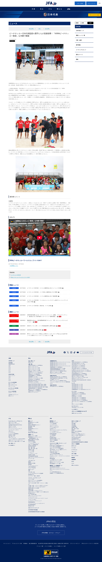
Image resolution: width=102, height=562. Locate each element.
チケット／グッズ (75, 455)
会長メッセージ (74, 422)
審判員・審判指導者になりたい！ (34, 424)
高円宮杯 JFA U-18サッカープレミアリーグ (58, 363)
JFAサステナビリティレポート (55, 461)
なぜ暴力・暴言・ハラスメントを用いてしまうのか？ (38, 485)
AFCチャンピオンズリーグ (33, 366)
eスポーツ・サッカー (12, 392)
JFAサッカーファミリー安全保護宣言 (57, 448)
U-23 (9, 365)
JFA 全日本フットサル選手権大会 (78, 392)
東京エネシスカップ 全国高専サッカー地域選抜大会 (37, 389)
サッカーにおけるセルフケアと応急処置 (35, 473)
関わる (59, 9)
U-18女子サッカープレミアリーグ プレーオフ (80, 369)
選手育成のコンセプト (54, 422)
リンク (73, 463)
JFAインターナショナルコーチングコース (36, 457)
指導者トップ (30, 434)
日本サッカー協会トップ (76, 421)
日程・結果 (79, 40)
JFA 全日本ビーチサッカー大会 (77, 407)
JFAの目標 (73, 424)
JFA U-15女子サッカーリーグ (77, 372)
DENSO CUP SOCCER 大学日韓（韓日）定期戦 (37, 384)
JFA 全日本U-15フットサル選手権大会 (79, 399)
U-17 (9, 370)
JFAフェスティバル (12, 437)
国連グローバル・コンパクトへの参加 (57, 462)
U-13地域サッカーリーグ (54, 379)
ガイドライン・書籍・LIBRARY (34, 475)
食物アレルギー (31, 469)
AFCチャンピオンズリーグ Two (34, 369)
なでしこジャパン (12, 375)
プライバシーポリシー (75, 543)
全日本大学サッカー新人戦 (33, 381)
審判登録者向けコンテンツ (33, 428)
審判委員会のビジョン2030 (33, 422)
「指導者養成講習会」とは (33, 438)
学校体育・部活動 (12, 435)
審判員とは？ (30, 423)
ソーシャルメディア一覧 (87, 352)
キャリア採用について (59, 546)
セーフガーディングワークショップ (34, 500)
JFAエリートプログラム (54, 426)
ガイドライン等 (31, 458)
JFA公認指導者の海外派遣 (33, 456)
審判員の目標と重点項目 (32, 432)
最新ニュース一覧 (80, 35)
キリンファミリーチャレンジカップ (15, 428)
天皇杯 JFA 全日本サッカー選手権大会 (35, 365)
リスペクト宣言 (31, 479)
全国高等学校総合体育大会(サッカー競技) (57, 368)
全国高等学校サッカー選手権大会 (56, 367)
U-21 (9, 366)
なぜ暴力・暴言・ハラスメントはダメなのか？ (37, 486)
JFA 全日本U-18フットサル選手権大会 (79, 397)
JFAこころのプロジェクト (54, 450)
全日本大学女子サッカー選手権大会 (78, 365)
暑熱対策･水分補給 (31, 463)
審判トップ (30, 421)
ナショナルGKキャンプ (54, 427)
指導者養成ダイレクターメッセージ (34, 437)
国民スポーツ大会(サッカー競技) (34, 370)
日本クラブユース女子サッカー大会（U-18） (80, 377)
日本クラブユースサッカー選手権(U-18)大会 (58, 371)
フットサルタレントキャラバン (55, 432)
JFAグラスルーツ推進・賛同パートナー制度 (17, 441)
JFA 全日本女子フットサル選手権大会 (79, 393)
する (50, 9)
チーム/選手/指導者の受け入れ (55, 471)
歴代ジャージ (79, 54)
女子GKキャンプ (53, 428)
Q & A (73, 461)
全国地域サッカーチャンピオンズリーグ (35, 371)
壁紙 (77, 59)
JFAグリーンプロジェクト (54, 444)
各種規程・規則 (74, 427)
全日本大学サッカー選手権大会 (34, 379)
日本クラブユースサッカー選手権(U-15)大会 (58, 380)
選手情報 (78, 45)
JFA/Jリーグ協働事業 (54, 440)
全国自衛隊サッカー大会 (32, 376)
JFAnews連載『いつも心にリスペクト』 (35, 490)
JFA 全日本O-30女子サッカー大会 (78, 363)
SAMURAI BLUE (12, 364)
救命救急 (30, 464)
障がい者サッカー (12, 436)
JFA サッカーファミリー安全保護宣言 (35, 480)
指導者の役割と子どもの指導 (33, 488)
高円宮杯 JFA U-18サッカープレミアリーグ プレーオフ (60, 365)
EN (99, 3)
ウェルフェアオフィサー (32, 497)
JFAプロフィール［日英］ (76, 440)
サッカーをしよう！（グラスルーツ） (16, 421)
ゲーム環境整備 (53, 435)
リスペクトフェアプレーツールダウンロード (36, 503)
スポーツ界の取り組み (32, 494)
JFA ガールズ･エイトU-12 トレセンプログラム (58, 429)
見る (42, 9)
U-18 (9, 368)
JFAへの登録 (80, 3)
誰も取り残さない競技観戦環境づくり (57, 445)
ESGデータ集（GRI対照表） (77, 431)
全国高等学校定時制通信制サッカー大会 (57, 369)
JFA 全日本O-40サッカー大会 (77, 384)
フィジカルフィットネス (32, 453)
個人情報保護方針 (33, 543)
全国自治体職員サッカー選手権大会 (34, 375)
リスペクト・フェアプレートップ (34, 477)
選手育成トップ (53, 421)
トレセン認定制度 (53, 423)
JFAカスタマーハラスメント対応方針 (90, 543)
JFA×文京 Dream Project (76, 437)
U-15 (9, 372)
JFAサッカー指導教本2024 (33, 444)
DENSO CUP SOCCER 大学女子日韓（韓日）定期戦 (38, 387)
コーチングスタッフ (81, 50)
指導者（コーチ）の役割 (32, 435)
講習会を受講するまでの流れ (33, 439)
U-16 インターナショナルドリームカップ (57, 373)
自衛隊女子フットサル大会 (77, 395)
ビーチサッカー (11, 389)
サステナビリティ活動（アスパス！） (78, 433)
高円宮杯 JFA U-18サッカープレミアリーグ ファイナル (60, 362)
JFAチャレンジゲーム (13, 427)
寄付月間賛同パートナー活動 (55, 463)
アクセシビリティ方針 (17, 543)
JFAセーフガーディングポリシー (34, 481)
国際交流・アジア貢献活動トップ (56, 465)
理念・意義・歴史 (31, 447)
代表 (33, 9)
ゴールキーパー (31, 452)
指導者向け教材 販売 (32, 445)
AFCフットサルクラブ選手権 (77, 404)
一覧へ (39, 28)
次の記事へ (47, 28)
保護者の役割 (30, 489)
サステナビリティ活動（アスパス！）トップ (58, 443)
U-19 (9, 367)
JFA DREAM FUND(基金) (33, 509)
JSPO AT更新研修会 (32, 467)
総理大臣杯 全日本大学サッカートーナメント (36, 380)
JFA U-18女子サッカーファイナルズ (78, 367)
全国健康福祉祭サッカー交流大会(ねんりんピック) (81, 389)
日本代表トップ (80, 30)
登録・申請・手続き (75, 428)
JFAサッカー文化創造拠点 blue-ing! (78, 411)
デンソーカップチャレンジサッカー (34, 383)
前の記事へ (31, 28)
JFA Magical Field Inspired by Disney (15, 424)
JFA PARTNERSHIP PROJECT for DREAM (36, 511)
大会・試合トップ (31, 360)
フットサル (74, 447)
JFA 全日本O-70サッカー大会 (77, 388)
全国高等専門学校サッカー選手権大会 (35, 388)
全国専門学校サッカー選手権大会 (34, 390)
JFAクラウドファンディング (33, 507)
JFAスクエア (11, 431)
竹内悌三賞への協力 (53, 452)
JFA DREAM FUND (75, 438)
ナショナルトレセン (53, 424)
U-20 (9, 376)
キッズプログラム (12, 432)
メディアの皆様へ (48, 546)
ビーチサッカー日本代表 (16, 275)
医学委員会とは (31, 474)
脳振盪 (29, 461)
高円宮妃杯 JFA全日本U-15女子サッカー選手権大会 (81, 371)
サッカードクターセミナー (33, 465)
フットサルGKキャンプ (54, 431)
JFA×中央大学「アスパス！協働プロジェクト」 (58, 449)
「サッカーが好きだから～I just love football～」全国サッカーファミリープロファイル (17, 439)
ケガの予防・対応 (31, 472)
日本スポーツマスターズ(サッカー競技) (35, 378)
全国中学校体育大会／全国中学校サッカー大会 (58, 378)
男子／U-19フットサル (13, 384)
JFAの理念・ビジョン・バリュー (51, 532)
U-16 (9, 371)
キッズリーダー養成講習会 (13, 433)
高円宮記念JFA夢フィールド (55, 438)
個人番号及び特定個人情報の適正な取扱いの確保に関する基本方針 (53, 543)
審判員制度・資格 (31, 426)
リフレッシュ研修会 (32, 442)
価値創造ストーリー (75, 432)
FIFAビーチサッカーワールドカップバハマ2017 (20, 277)
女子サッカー (74, 445)
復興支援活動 (52, 458)
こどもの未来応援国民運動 (55, 453)
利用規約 (25, 543)
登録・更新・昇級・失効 (32, 448)
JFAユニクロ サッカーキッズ (14, 423)
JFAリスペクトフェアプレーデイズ (34, 495)
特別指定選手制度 (53, 433)
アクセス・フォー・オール (76, 436)
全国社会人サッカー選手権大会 (34, 374)
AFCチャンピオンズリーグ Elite (34, 367)
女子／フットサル (12, 386)
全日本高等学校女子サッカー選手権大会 (79, 373)
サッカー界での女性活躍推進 (55, 447)
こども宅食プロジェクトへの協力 (56, 459)
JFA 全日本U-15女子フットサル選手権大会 (80, 400)
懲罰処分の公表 (31, 505)
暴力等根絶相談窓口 (32, 504)
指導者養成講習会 (31, 440)
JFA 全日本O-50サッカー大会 (77, 385)
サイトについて (7, 543)
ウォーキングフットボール (13, 429)
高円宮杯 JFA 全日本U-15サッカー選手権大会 (58, 376)
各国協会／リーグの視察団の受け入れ (57, 473)
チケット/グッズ (91, 3)
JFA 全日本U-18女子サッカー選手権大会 (79, 368)
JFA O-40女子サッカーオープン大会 (78, 364)
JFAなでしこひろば (12, 426)
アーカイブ (39, 546)
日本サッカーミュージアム (77, 413)
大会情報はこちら (14, 265)
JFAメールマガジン (75, 465)
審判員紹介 (30, 427)
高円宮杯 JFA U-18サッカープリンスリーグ (58, 364)
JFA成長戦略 (74, 426)
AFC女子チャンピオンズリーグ (77, 378)
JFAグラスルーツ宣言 (13, 422)
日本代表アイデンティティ (13, 394)
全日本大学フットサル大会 (77, 396)
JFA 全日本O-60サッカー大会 (77, 386)
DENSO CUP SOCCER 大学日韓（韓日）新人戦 (37, 385)
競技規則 (30, 429)
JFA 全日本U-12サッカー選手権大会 (56, 386)
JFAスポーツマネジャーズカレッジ (56, 454)
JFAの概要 (73, 423)
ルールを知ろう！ (75, 409)
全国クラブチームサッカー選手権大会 (35, 373)
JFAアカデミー (52, 436)
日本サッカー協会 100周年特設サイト (78, 435)
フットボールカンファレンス (33, 443)
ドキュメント (74, 451)
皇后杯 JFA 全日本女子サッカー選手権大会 (80, 362)
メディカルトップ (31, 460)
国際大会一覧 (30, 362)
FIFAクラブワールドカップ (33, 392)
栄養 (29, 470)
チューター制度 (31, 451)
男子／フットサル (12, 383)
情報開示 (73, 429)
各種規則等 (74, 459)
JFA (51, 418)
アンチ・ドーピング (32, 468)
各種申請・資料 (31, 449)
